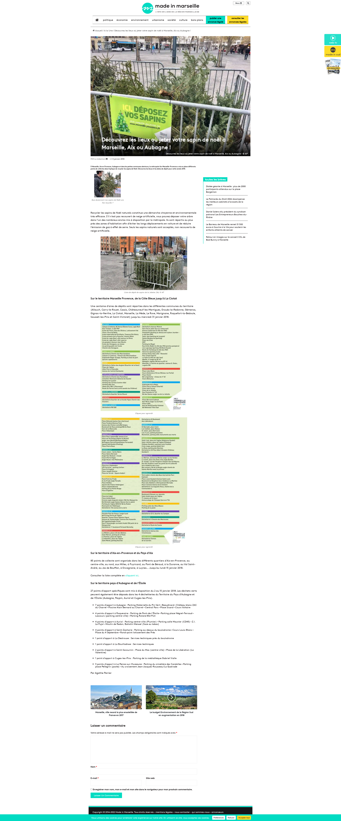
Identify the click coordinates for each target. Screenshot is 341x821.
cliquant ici (131, 575)
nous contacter (182, 811)
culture (183, 19)
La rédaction (99, 158)
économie (122, 19)
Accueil (98, 30)
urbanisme (158, 19)
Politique (108, 19)
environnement (140, 19)
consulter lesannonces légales (237, 20)
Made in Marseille (124, 811)
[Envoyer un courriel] (107, 158)
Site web (150, 777)
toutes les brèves (215, 179)
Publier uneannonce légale (215, 20)
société (172, 19)
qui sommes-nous (201, 811)
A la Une (108, 30)
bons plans (197, 19)
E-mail (95, 777)
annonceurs (217, 811)
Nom (94, 766)
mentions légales (164, 811)
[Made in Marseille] (170, 8)
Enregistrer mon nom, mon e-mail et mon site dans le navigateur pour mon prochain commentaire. (142, 789)
